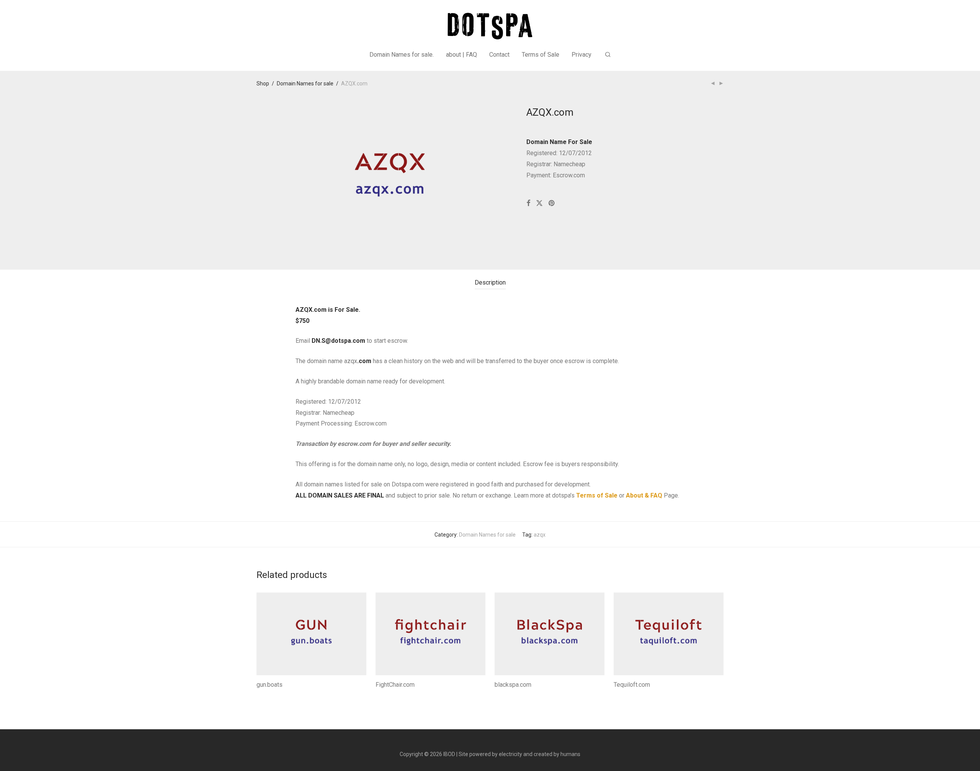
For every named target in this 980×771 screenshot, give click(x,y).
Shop (262, 83)
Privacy (581, 54)
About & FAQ (644, 495)
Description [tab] (490, 282)
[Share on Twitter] (539, 203)
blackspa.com (513, 684)
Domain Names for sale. (401, 54)
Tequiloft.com (632, 684)
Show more (268, 695)
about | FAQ (461, 54)
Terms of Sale (540, 54)
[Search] (608, 54)
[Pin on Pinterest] (552, 203)
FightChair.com (395, 684)
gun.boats (269, 684)
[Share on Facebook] (528, 203)
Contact (499, 54)
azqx (540, 535)
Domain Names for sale (305, 83)
